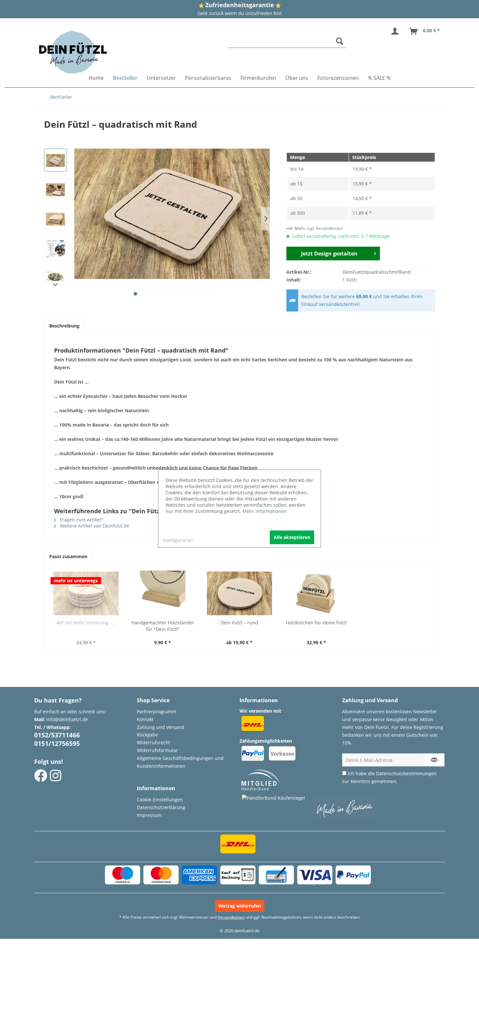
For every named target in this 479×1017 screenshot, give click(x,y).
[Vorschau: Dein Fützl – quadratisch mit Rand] (55, 160)
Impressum (149, 815)
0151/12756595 (57, 743)
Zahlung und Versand (160, 727)
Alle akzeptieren (292, 537)
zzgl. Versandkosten (325, 228)
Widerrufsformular (157, 750)
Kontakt (145, 719)
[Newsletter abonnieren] (434, 759)
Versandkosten (231, 917)
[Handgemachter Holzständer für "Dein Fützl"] (163, 593)
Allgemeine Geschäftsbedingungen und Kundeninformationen (180, 762)
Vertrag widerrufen (239, 906)
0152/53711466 (57, 735)
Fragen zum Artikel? (81, 519)
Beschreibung (64, 326)
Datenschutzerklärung (161, 807)
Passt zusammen (68, 556)
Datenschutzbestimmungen (406, 773)
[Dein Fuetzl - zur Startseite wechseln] (73, 52)
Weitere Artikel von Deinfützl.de (94, 526)
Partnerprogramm (156, 711)
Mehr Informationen (264, 511)
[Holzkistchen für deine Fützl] (316, 593)
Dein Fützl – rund (239, 622)
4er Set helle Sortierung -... (86, 622)
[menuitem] (287, 41)
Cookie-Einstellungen (160, 799)
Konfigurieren (178, 540)
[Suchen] (339, 41)
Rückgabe (147, 735)
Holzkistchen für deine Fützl (316, 622)
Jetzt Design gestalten (329, 253)
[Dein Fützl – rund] (239, 593)
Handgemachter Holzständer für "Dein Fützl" (162, 625)
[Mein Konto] (396, 31)
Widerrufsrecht (153, 742)
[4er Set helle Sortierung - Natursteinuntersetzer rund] (86, 593)
